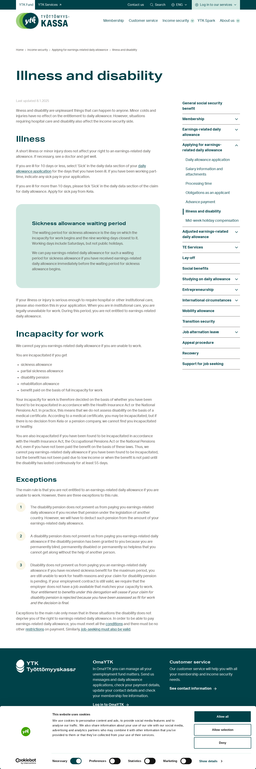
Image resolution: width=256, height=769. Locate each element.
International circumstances (206, 300)
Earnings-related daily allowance (201, 132)
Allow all (223, 716)
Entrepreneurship (198, 290)
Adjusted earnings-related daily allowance (205, 234)
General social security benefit (202, 106)
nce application (38, 171)
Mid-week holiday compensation (212, 220)
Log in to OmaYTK (108, 705)
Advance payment (200, 202)
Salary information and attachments (204, 171)
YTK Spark (206, 21)
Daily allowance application (208, 160)
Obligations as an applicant (208, 193)
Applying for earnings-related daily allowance (80, 50)
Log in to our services (216, 4)
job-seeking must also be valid (105, 629)
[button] (158, 5)
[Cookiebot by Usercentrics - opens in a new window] (25, 761)
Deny (222, 742)
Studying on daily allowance (206, 279)
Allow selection (222, 729)
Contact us (136, 4)
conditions (114, 624)
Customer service (143, 21)
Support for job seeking (202, 364)
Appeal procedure (198, 343)
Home (20, 50)
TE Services (192, 247)
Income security (176, 21)
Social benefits (195, 268)
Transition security (198, 321)
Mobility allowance (198, 311)
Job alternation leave (200, 332)
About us (227, 21)
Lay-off (188, 258)
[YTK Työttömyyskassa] (42, 21)
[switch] (115, 761)
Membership (113, 21)
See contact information (191, 688)
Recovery (190, 353)
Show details (208, 761)
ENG (179, 4)
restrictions (35, 629)
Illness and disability (203, 211)
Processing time (199, 184)
